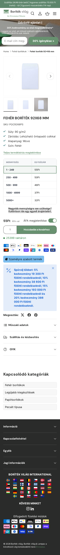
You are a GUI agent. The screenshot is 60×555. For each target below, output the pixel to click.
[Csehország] (35, 480)
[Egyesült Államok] (49, 480)
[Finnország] (22, 484)
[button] (47, 13)
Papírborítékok (14, 399)
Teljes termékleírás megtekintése (22, 152)
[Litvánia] (49, 488)
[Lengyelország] (35, 488)
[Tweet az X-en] (22, 315)
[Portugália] (35, 492)
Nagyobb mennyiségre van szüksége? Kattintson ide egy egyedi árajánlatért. (30, 210)
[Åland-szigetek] (8, 480)
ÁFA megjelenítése (35, 220)
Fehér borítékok (19, 51)
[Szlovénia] (35, 496)
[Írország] (22, 488)
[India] (15, 488)
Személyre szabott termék (25, 259)
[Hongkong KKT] (49, 484)
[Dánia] (42, 480)
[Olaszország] (28, 492)
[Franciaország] (28, 484)
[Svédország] (15, 496)
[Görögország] (35, 484)
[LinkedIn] (32, 509)
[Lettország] (42, 488)
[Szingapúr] (22, 496)
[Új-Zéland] (42, 496)
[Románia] (42, 492)
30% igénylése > (43, 41)
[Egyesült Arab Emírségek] (8, 484)
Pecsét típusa (13, 407)
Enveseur (40, 547)
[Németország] (15, 492)
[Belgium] (28, 480)
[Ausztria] (22, 480)
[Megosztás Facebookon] (29, 315)
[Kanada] (28, 488)
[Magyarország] (8, 492)
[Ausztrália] (15, 480)
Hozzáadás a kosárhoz (37, 229)
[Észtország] (15, 484)
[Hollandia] (42, 484)
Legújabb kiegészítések (20, 392)
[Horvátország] (8, 488)
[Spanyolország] (49, 492)
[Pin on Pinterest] (35, 315)
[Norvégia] (22, 492)
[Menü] (54, 13)
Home (6, 51)
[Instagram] (28, 509)
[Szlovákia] (28, 496)
